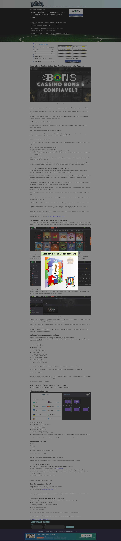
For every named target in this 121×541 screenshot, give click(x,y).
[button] (79, 252)
